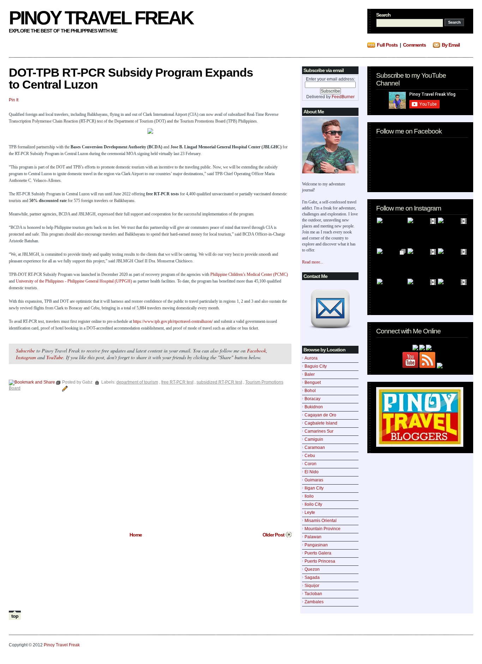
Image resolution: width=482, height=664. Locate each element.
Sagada (312, 577)
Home (135, 535)
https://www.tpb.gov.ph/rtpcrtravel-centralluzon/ (173, 321)
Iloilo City (313, 504)
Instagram (26, 357)
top (14, 616)
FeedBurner (343, 96)
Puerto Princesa (320, 561)
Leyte (310, 512)
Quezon (312, 569)
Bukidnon (314, 406)
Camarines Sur (319, 431)
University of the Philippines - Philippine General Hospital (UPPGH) (74, 281)
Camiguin (314, 439)
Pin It (13, 99)
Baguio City (316, 366)
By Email (451, 45)
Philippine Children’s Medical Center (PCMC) (249, 274)
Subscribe (25, 350)
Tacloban (313, 593)
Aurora (311, 358)
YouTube (54, 357)
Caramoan (315, 447)
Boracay (312, 398)
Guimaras (314, 480)
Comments (414, 45)
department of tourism (137, 382)
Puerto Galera (318, 553)
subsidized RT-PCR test (219, 382)
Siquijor (312, 585)
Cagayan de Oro (320, 415)
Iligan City (314, 488)
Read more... (312, 262)
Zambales (314, 601)
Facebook (256, 350)
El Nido (312, 471)
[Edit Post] (64, 388)
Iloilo (309, 496)
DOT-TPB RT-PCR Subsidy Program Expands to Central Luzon (131, 78)
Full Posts (387, 45)
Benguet (313, 382)
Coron (311, 463)
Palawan (313, 536)
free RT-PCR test (177, 382)
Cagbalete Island (321, 423)
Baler (310, 374)
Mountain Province (323, 528)
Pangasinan (316, 545)
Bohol (310, 390)
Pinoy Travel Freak (101, 17)
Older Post (273, 535)
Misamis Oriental (321, 520)
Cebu (310, 455)
